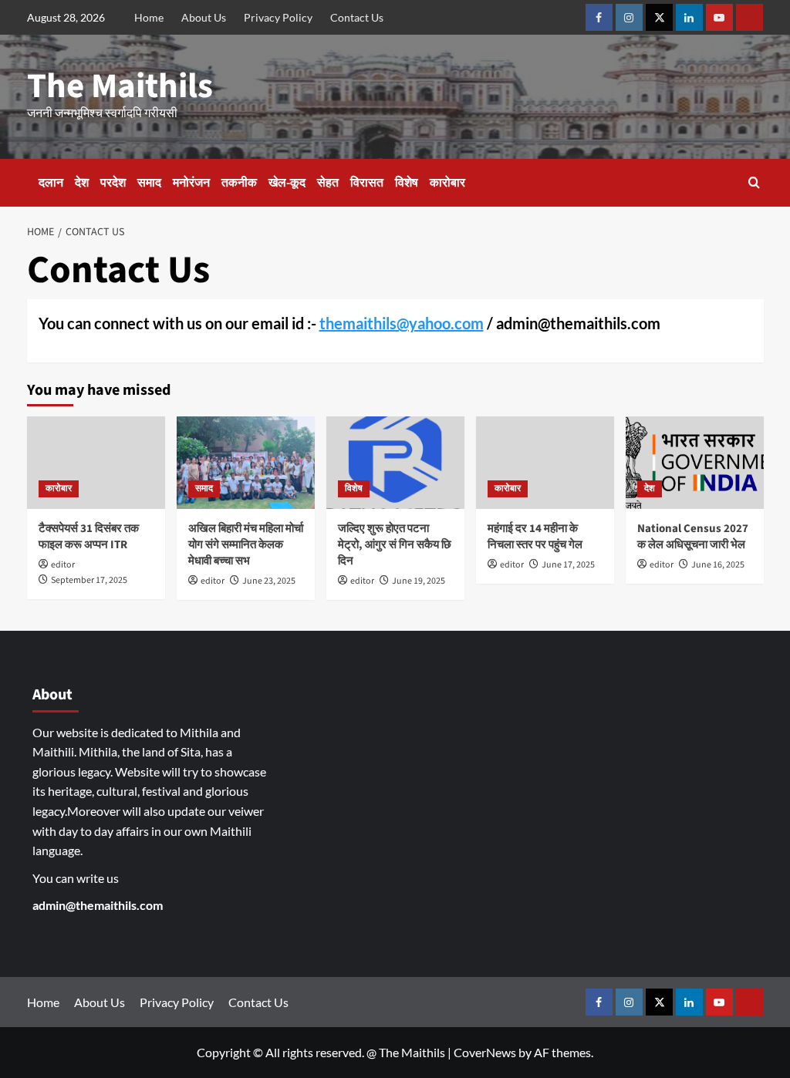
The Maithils (120, 86)
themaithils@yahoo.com (401, 323)
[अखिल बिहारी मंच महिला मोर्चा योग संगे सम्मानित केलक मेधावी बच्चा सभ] (246, 462)
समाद (149, 182)
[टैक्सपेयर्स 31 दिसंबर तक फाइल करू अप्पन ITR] (96, 462)
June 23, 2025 (268, 581)
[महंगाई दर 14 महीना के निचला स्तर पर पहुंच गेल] (545, 462)
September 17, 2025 (89, 580)
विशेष (406, 182)
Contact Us (356, 17)
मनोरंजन (191, 182)
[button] (754, 182)
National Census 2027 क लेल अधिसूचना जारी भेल (692, 536)
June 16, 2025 (717, 564)
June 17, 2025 (568, 564)
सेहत (328, 182)
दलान (51, 182)
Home (149, 17)
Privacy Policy (278, 17)
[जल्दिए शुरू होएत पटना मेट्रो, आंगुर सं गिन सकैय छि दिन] (395, 462)
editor (63, 564)
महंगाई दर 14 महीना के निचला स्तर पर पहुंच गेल (535, 536)
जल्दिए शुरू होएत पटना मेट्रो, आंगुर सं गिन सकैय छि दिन (394, 544)
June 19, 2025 (418, 581)
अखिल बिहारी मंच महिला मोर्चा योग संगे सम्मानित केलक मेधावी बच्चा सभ (245, 544)
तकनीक (239, 182)
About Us (203, 17)
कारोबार (447, 182)
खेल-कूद (287, 182)
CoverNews (485, 1052)
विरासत (366, 182)
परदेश (113, 182)
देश (82, 182)
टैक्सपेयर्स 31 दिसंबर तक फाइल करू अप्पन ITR (89, 536)
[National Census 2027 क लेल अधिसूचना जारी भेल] (695, 462)
